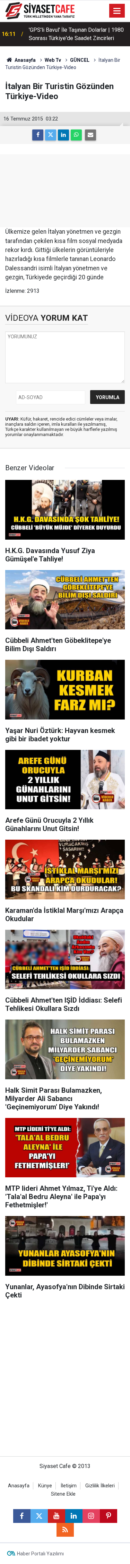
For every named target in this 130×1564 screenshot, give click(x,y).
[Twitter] (50, 135)
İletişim (69, 1486)
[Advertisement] (65, 1381)
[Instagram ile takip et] (91, 1516)
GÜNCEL (79, 60)
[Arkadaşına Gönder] (90, 135)
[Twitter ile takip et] (39, 1516)
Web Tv (53, 60)
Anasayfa (25, 60)
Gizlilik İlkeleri (100, 1486)
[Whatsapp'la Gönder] (76, 135)
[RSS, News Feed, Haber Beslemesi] (65, 1530)
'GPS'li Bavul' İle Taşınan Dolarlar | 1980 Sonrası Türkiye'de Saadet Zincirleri (76, 30)
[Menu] (117, 11)
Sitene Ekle (63, 1494)
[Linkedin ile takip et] (74, 1516)
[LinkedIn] (63, 135)
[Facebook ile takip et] (22, 1516)
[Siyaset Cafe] (40, 10)
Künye (45, 1486)
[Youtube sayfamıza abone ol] (56, 1516)
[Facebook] (37, 135)
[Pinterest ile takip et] (108, 1516)
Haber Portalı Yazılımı (40, 1553)
